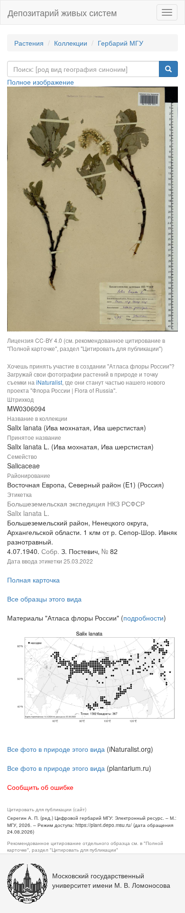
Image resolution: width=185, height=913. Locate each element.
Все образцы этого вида (44, 598)
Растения (29, 43)
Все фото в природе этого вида (56, 749)
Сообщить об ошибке (40, 787)
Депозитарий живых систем (62, 12)
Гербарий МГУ (120, 43)
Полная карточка (33, 579)
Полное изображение (40, 82)
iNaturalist (49, 382)
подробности (143, 617)
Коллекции (70, 43)
